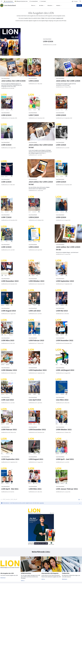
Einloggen (75, 1)
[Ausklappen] (46, 543)
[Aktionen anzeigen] (81, 500)
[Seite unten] (43, 543)
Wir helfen (41, 5)
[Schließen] (80, 503)
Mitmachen (50, 5)
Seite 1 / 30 (37, 543)
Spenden (79, 5)
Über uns (33, 5)
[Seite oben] (40, 543)
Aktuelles (58, 5)
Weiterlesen (3, 577)
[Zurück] (1, 499)
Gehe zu (22, 580)
